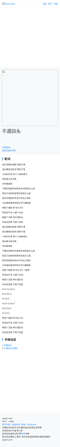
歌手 (50, 3)
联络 (23, 424)
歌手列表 (6, 424)
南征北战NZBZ (9, 150)
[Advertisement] (30, 37)
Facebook (31, 424)
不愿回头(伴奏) (11, 348)
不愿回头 (6, 147)
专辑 (56, 3)
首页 (45, 3)
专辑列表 (16, 424)
